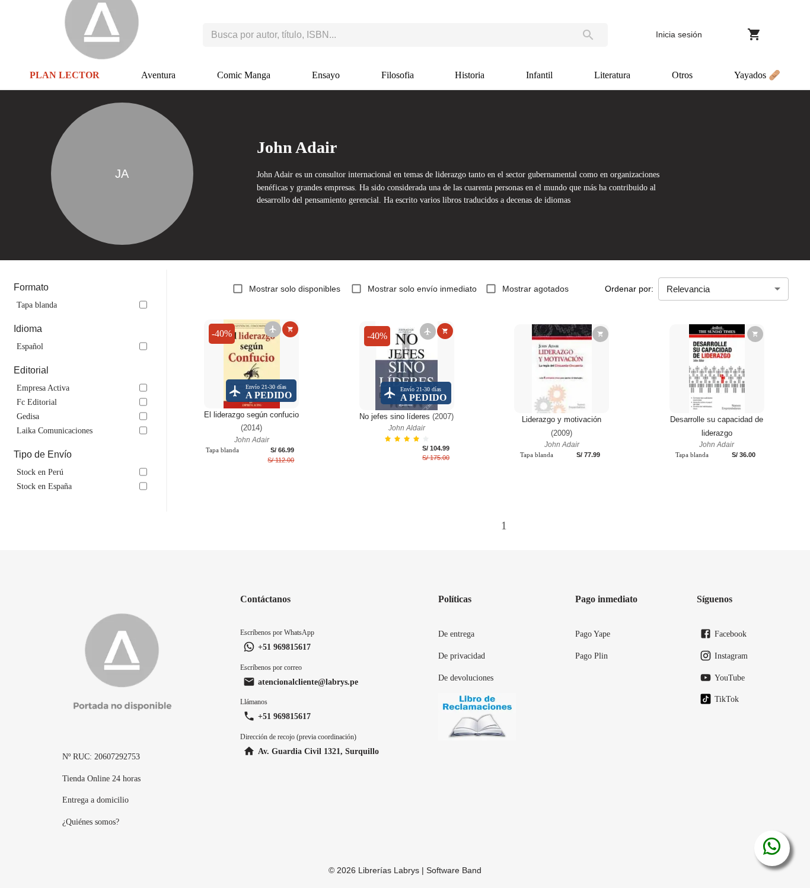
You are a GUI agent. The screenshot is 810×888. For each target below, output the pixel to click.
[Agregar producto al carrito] (290, 329)
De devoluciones (465, 677)
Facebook (731, 633)
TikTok (727, 699)
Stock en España (44, 486)
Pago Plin (591, 655)
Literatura (612, 75)
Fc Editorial (37, 402)
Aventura (158, 75)
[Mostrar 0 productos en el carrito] (754, 34)
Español (30, 346)
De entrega (456, 633)
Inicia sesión (679, 34)
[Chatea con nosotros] (771, 848)
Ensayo (326, 75)
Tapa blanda (37, 304)
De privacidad (461, 655)
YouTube (730, 677)
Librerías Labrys (388, 870)
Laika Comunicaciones (55, 430)
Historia (469, 75)
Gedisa (28, 416)
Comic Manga (243, 75)
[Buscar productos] (588, 35)
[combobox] (385, 35)
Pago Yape (592, 633)
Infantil (539, 75)
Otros (682, 75)
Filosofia (397, 75)
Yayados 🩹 (757, 75)
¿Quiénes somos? (90, 821)
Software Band (453, 870)
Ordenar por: (629, 288)
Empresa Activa (43, 387)
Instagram (731, 655)
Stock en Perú (40, 472)
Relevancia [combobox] (688, 289)
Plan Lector (65, 75)
